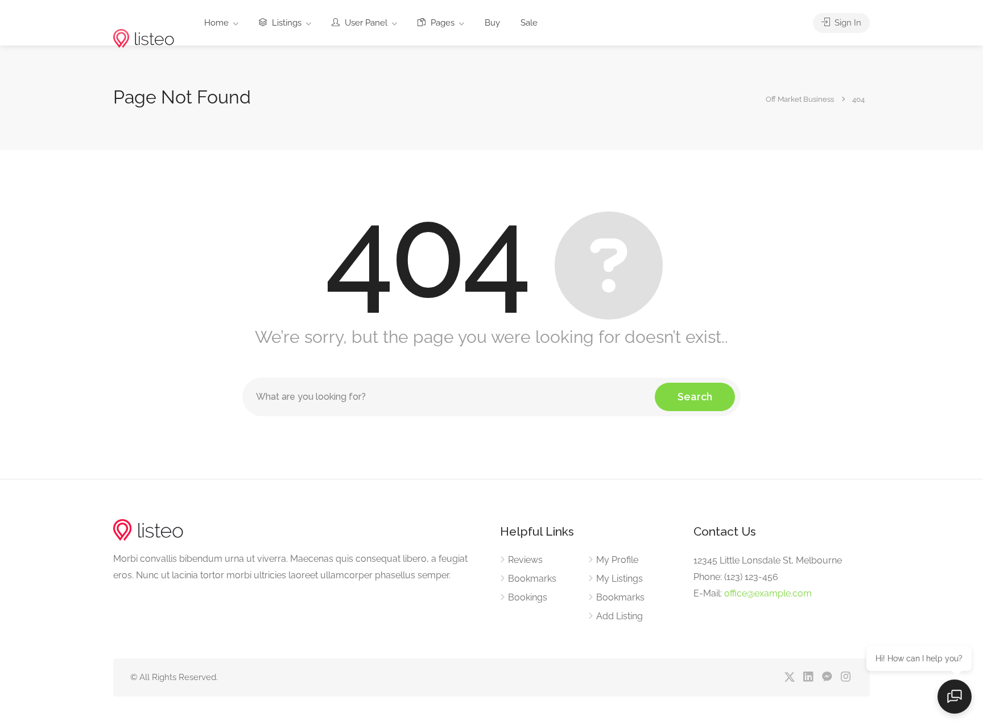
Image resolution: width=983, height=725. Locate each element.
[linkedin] (808, 677)
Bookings (527, 597)
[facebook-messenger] (827, 677)
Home (216, 23)
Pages (441, 23)
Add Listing (619, 616)
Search (695, 397)
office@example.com (768, 593)
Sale (529, 23)
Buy (492, 23)
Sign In (846, 23)
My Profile (617, 559)
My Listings (619, 578)
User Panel (364, 23)
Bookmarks (532, 578)
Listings (285, 23)
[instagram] (846, 677)
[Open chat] (954, 697)
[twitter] (789, 677)
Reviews (525, 559)
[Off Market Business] (143, 20)
